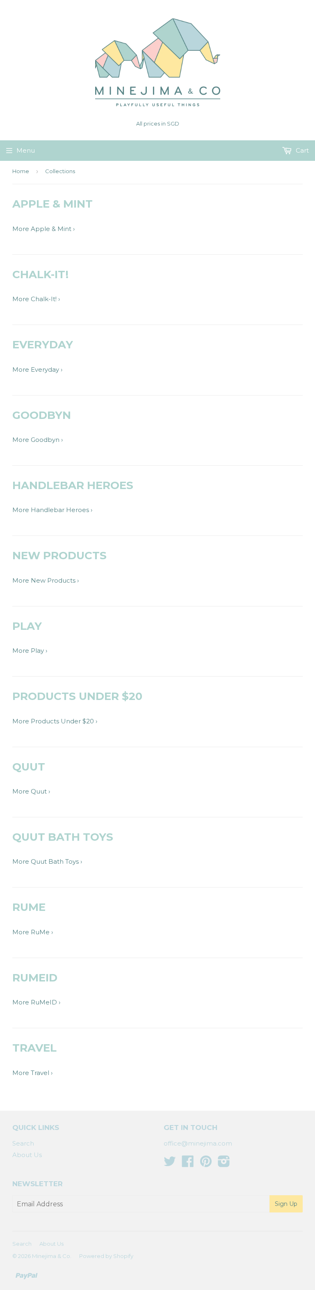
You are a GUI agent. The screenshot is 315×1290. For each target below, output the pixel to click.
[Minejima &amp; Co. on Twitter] (170, 1164)
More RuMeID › (36, 1002)
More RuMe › (32, 932)
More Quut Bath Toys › (47, 861)
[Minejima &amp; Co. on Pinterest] (206, 1164)
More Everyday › (37, 369)
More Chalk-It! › (36, 299)
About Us (27, 1155)
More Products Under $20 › (54, 721)
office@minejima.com (198, 1143)
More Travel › (32, 1073)
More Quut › (31, 791)
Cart (301, 150)
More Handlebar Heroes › (52, 510)
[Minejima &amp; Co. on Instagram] (224, 1164)
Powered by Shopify (106, 1256)
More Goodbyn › (37, 440)
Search (23, 1143)
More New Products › (45, 580)
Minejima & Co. (51, 1256)
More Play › (29, 650)
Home (20, 171)
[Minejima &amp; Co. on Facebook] (188, 1164)
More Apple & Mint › (43, 229)
